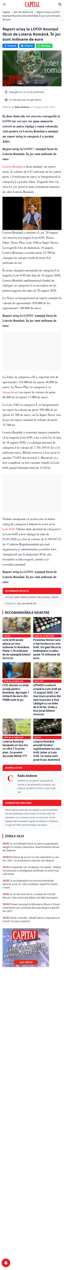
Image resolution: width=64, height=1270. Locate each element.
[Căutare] (60, 4)
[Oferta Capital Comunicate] (32, 947)
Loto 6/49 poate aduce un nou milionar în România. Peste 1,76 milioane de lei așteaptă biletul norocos (16, 649)
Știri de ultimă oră (26, 603)
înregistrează (10, 392)
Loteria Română (12, 166)
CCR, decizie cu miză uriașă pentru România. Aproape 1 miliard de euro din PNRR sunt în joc (15, 692)
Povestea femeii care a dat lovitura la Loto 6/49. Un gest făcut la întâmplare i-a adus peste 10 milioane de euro (47, 649)
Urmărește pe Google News (25, 99)
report (54, 597)
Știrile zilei (14, 836)
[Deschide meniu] (4, 4)
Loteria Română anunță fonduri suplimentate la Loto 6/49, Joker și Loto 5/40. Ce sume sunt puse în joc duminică (46, 750)
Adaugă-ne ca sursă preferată (26, 92)
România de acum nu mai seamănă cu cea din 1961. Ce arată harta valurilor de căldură (30, 858)
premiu (46, 597)
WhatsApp (46, 45)
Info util (39, 681)
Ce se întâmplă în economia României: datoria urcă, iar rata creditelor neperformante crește (30, 884)
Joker (17, 597)
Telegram (28, 45)
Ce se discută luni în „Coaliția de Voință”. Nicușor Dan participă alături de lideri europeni (30, 895)
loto (39, 597)
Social (7, 636)
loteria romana (28, 597)
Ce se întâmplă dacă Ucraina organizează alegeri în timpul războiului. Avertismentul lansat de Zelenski (30, 847)
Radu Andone (22, 107)
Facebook (11, 45)
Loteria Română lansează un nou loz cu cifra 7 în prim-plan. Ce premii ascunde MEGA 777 (15, 749)
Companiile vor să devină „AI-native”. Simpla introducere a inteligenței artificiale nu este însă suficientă (31, 870)
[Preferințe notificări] (6, 1263)
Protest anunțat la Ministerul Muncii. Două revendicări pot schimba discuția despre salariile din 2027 (30, 908)
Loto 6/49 (8, 529)
